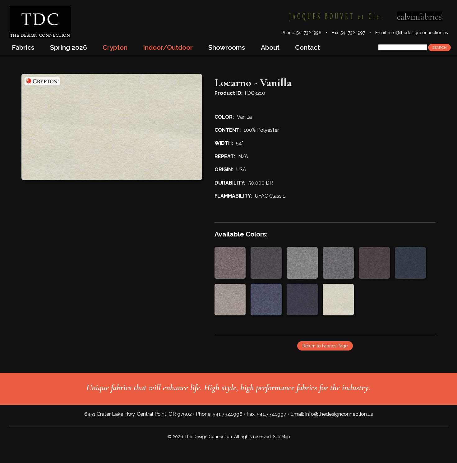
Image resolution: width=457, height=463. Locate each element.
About (270, 47)
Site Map (281, 436)
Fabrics (23, 47)
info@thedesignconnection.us (418, 32)
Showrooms (226, 47)
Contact (307, 47)
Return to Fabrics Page (325, 345)
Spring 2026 (68, 47)
